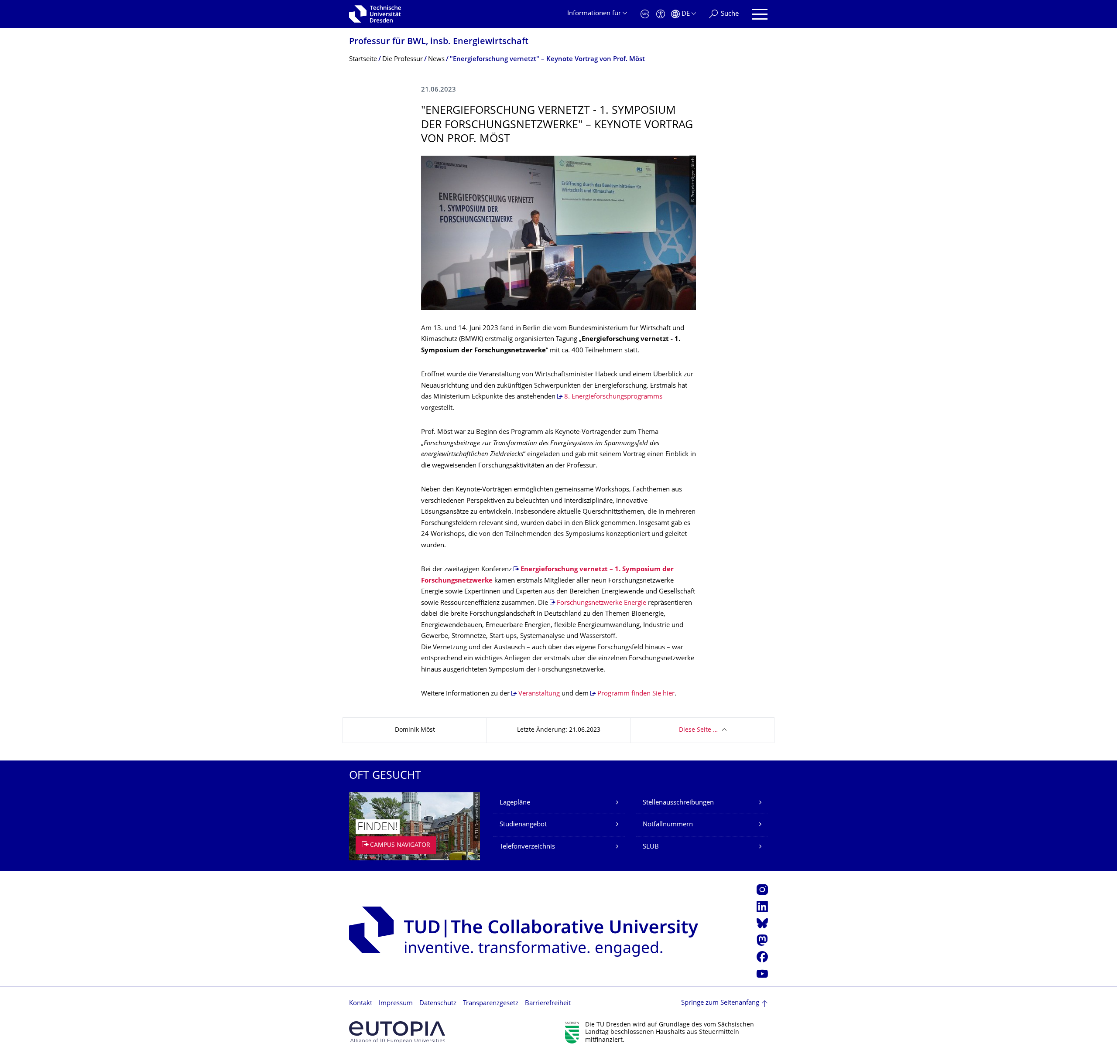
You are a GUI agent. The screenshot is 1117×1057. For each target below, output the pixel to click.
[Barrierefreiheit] (660, 14)
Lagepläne (515, 803)
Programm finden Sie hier (636, 694)
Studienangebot (523, 825)
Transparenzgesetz (490, 1003)
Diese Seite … (698, 730)
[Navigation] (760, 14)
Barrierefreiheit (548, 1003)
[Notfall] (645, 14)
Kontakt (360, 1003)
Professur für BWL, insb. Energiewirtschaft (438, 42)
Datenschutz (437, 1003)
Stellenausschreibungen (678, 803)
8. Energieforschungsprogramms (613, 397)
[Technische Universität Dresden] (375, 14)
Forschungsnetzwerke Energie (601, 603)
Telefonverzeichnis (527, 847)
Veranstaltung (540, 694)
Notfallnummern (668, 825)
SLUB (651, 847)
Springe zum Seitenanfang (720, 1003)
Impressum (396, 1003)
